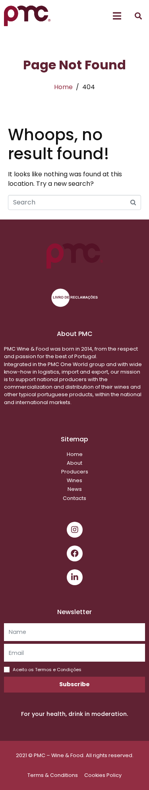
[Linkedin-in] (75, 577)
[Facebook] (75, 553)
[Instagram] (75, 530)
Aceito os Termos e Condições (47, 669)
